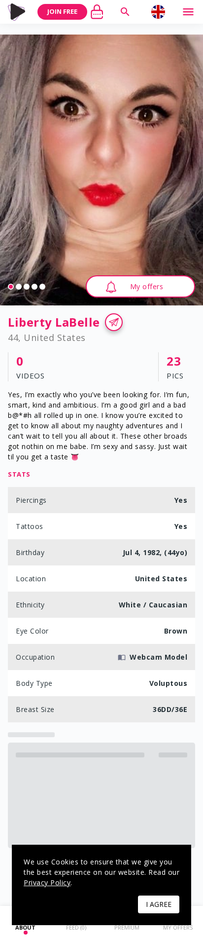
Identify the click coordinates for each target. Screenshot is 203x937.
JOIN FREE (62, 11)
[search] (125, 12)
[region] (101, 170)
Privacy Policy (47, 882)
